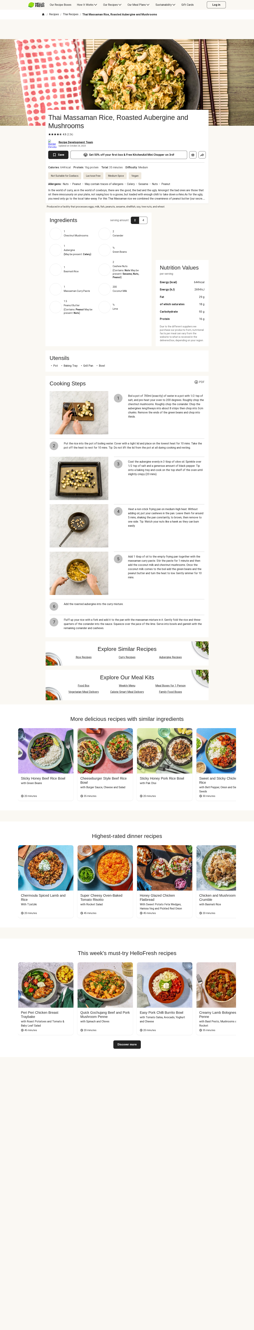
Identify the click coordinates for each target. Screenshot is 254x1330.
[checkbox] (49, 134)
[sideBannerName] (182, 234)
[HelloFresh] (36, 4)
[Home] (43, 14)
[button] (98, 220)
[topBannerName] (127, 29)
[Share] (202, 154)
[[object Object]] (192, 154)
